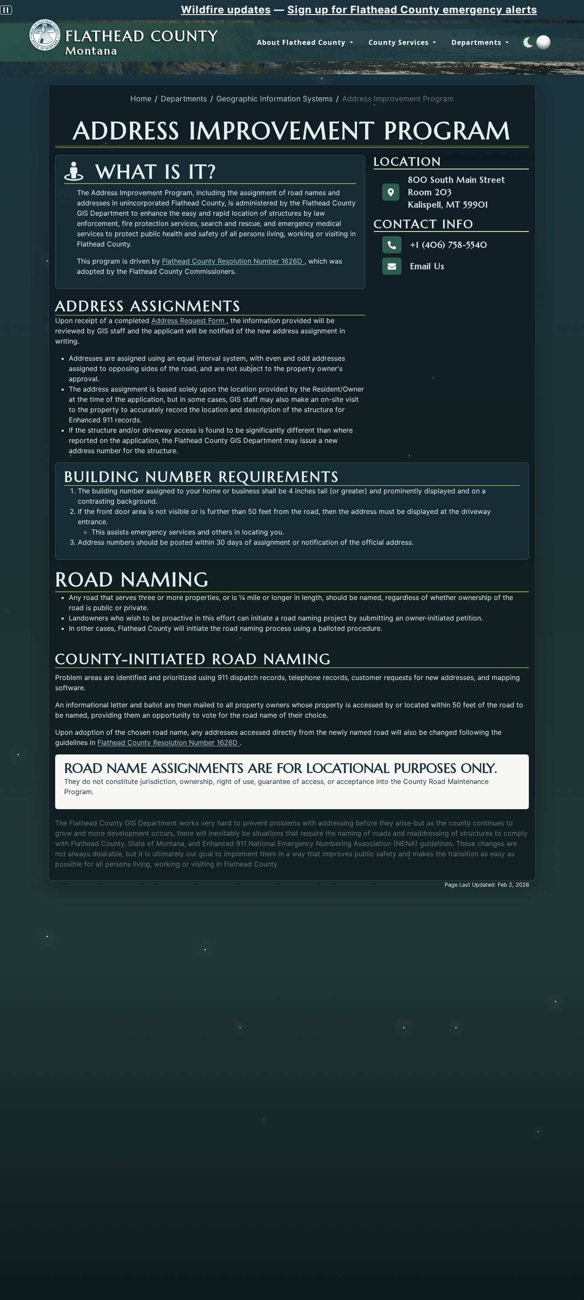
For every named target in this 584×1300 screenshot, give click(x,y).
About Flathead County (302, 42)
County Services (400, 42)
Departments (477, 42)
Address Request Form (189, 320)
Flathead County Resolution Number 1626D (233, 261)
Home (140, 98)
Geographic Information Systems (274, 98)
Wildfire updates (157, 9)
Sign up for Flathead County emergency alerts (344, 9)
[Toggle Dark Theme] (535, 42)
